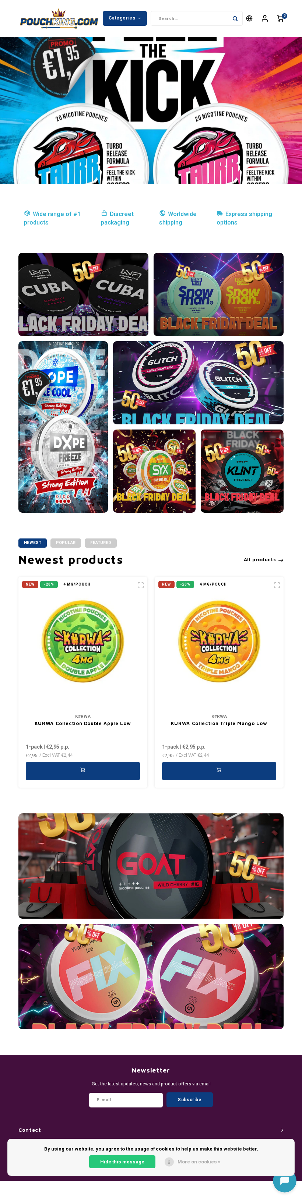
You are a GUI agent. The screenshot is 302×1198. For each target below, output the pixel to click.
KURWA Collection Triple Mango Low (83, 723)
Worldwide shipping (178, 218)
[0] (280, 18)
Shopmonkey (178, 1191)
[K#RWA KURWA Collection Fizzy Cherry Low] (219, 641)
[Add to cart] (83, 771)
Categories (122, 18)
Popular (66, 543)
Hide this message (122, 1161)
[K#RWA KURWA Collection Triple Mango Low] (82, 641)
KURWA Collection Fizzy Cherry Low (218, 723)
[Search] (235, 18)
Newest (32, 543)
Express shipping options (244, 218)
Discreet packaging (117, 218)
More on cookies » (199, 1161)
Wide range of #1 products (52, 218)
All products (260, 559)
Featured (100, 543)
